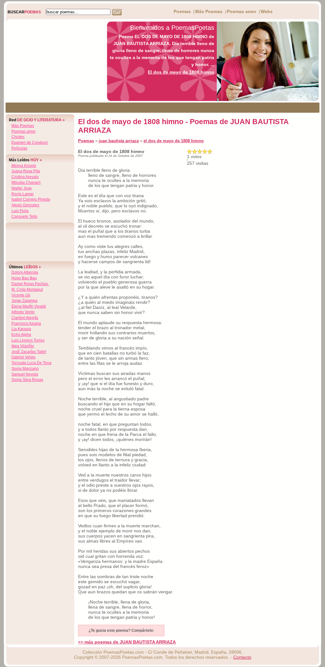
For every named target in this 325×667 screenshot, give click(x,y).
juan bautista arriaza (119, 140)
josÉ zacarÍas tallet (28, 352)
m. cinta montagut (27, 289)
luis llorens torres (27, 340)
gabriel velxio (23, 357)
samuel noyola (24, 374)
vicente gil (20, 295)
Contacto (242, 657)
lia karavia (21, 329)
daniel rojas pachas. (30, 284)
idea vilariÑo (22, 346)
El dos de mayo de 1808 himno (181, 72)
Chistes (17, 137)
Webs (267, 11)
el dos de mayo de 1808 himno (173, 140)
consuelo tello (24, 216)
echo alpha (21, 334)
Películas (19, 148)
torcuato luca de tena (31, 363)
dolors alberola (24, 272)
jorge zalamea (24, 300)
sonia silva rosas (27, 379)
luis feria (20, 211)
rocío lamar (22, 194)
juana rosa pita (25, 171)
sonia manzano (25, 368)
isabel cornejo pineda (30, 199)
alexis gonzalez (25, 205)
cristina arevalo (25, 177)
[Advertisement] (53, 61)
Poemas (182, 11)
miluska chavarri (26, 182)
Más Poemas (208, 11)
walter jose (21, 188)
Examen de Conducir (29, 142)
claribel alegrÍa (24, 318)
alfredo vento (23, 312)
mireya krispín (23, 165)
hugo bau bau (24, 278)
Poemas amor (241, 11)
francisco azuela (26, 323)
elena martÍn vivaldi (28, 306)
